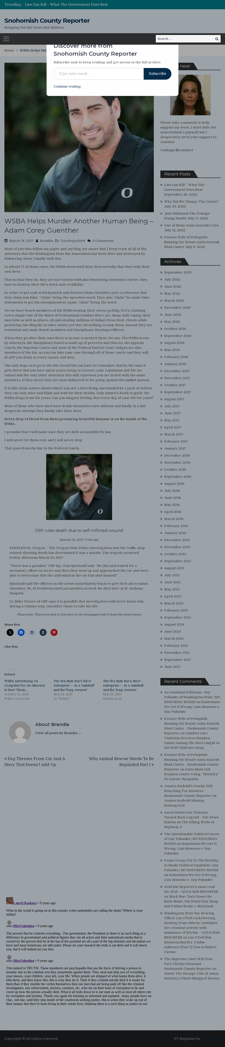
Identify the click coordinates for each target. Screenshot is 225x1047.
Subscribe (157, 74)
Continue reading (67, 86)
